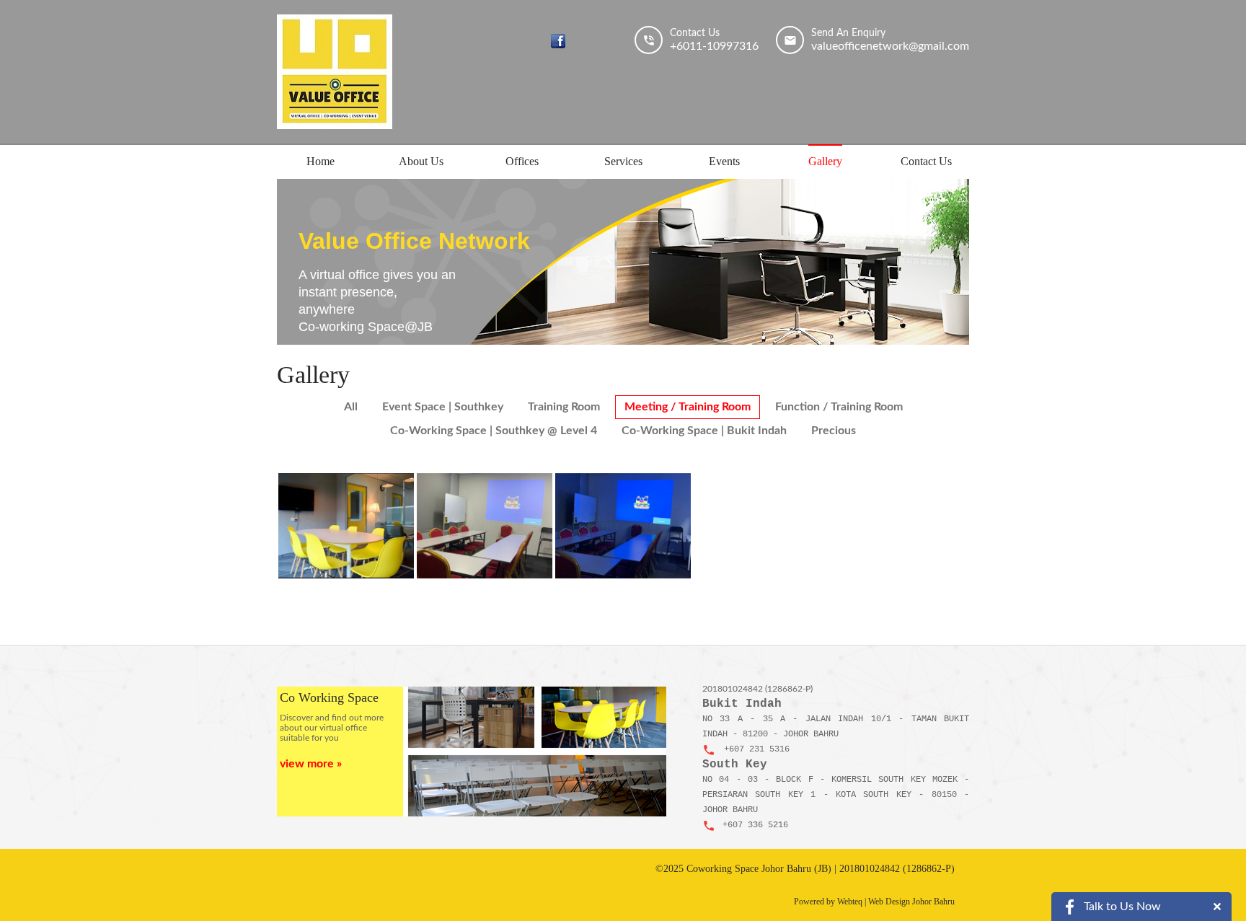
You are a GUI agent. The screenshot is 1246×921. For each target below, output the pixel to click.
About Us (421, 161)
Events (724, 161)
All (351, 407)
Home (320, 161)
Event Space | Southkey (442, 407)
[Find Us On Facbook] (558, 41)
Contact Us (926, 161)
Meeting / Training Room (687, 407)
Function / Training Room (839, 407)
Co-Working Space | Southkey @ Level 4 (493, 430)
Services (623, 161)
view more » (311, 764)
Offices (522, 161)
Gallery (825, 161)
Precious (833, 430)
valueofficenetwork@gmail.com (890, 46)
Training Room (564, 407)
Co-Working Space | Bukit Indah (704, 430)
